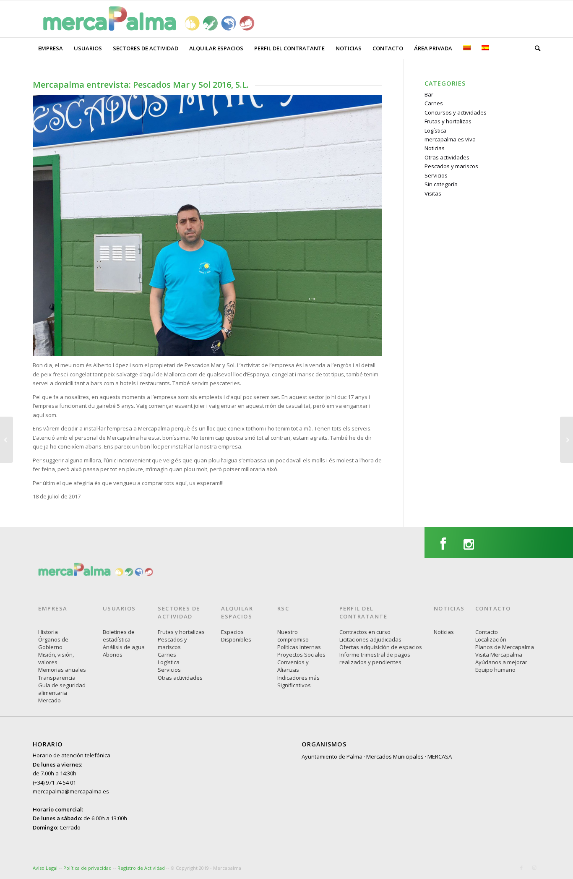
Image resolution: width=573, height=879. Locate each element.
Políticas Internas (299, 647)
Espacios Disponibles (236, 635)
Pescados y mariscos (451, 166)
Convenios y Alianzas (293, 665)
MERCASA (439, 756)
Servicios (436, 175)
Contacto (486, 632)
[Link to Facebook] (521, 867)
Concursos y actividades (456, 112)
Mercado (49, 700)
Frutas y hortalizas (448, 121)
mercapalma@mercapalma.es (71, 791)
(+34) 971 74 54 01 (54, 782)
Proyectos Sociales (301, 654)
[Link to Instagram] (534, 867)
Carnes (434, 103)
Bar (429, 94)
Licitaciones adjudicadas (370, 639)
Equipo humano (495, 669)
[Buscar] (534, 48)
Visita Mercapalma (498, 654)
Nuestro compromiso (293, 635)
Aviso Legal (45, 868)
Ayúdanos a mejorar (501, 662)
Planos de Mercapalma (504, 647)
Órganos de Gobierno (53, 643)
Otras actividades (447, 157)
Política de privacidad (88, 868)
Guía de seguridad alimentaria (62, 688)
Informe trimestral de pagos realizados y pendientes (374, 658)
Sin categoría (441, 184)
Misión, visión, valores (56, 658)
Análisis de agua (124, 647)
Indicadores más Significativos (298, 681)
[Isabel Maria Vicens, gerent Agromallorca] (6, 440)
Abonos (112, 654)
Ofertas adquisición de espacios (380, 647)
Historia (48, 632)
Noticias (435, 148)
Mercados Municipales (395, 756)
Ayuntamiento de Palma (332, 756)
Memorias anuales (62, 669)
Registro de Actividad (141, 868)
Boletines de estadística (119, 635)
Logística (435, 130)
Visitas (433, 193)
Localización (490, 639)
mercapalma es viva (450, 139)
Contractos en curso (365, 632)
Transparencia (57, 677)
